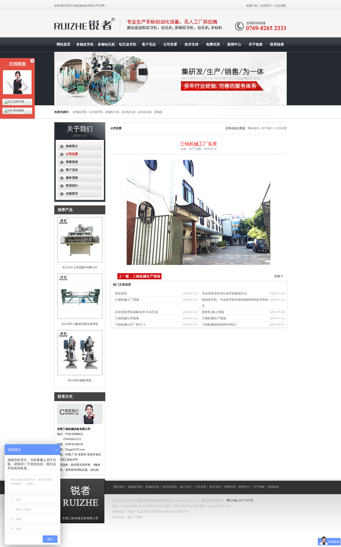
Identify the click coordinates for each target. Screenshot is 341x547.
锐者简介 (72, 146)
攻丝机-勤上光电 (213, 312)
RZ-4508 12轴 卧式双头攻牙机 (80, 324)
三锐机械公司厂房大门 (130, 324)
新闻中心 (234, 44)
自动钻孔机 (128, 112)
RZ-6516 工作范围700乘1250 (80, 267)
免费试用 (213, 44)
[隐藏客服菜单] (17, 77)
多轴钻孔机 (106, 44)
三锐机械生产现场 (214, 318)
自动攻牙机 (96, 112)
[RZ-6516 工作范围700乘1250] (80, 261)
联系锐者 (277, 44)
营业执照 (121, 293)
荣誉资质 (72, 162)
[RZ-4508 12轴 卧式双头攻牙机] (80, 318)
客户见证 (149, 44)
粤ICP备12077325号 (239, 500)
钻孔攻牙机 (127, 44)
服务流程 (72, 177)
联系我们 (72, 185)
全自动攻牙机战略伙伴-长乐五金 (136, 312)
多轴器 (158, 112)
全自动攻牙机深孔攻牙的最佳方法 (224, 293)
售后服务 (18, 110)
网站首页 (64, 44)
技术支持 (192, 44)
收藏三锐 (251, 5)
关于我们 (267, 128)
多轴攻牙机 (85, 44)
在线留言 (266, 5)
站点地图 (280, 5)
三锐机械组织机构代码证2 (219, 324)
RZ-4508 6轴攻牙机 (79, 380)
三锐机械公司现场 (127, 318)
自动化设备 (145, 112)
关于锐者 (256, 44)
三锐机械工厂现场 (127, 299)
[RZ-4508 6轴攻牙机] (80, 374)
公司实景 (170, 44)
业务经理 (18, 101)
